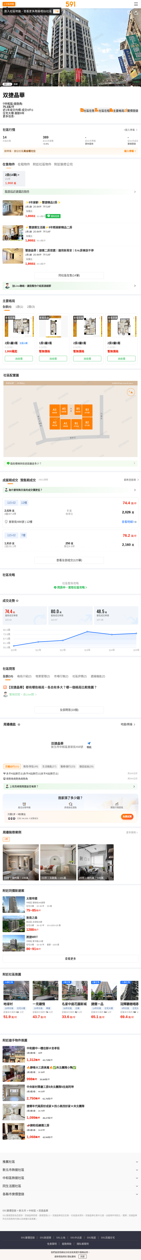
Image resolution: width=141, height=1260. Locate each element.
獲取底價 (54, 216)
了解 (56, 11)
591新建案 (45, 1237)
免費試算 (127, 816)
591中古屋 (76, 1237)
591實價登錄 (28, 1237)
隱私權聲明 (83, 1243)
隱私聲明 (71, 1257)
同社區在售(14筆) (69, 275)
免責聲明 (52, 1243)
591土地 (60, 1237)
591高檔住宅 (108, 1237)
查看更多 (70, 958)
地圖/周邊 (127, 724)
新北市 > (23, 1210)
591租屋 (91, 1237)
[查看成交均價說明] (32, 110)
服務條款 (67, 1243)
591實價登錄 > (10, 1210)
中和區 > (33, 1210)
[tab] (10, 480)
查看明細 (127, 521)
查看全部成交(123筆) (69, 560)
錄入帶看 (129, 151)
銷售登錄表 (130, 479)
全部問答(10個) (69, 709)
